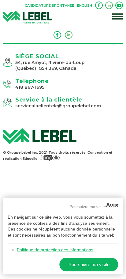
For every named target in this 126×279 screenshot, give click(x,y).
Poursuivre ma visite (87, 206)
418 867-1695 (29, 87)
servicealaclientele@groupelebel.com (58, 106)
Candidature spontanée (49, 5)
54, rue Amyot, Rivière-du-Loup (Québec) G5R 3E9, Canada (50, 65)
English (84, 5)
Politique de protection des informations (55, 249)
